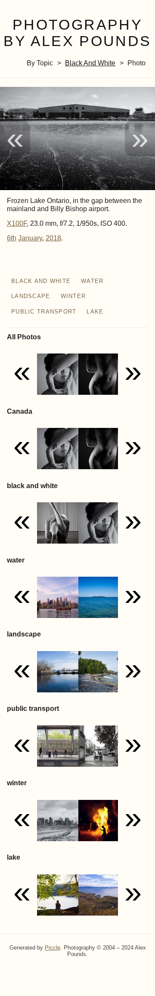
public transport (43, 311)
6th (11, 238)
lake (95, 311)
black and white (90, 63)
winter (73, 296)
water (92, 281)
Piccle (52, 947)
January (30, 238)
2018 (53, 238)
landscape (30, 296)
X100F (17, 223)
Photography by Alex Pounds (77, 33)
